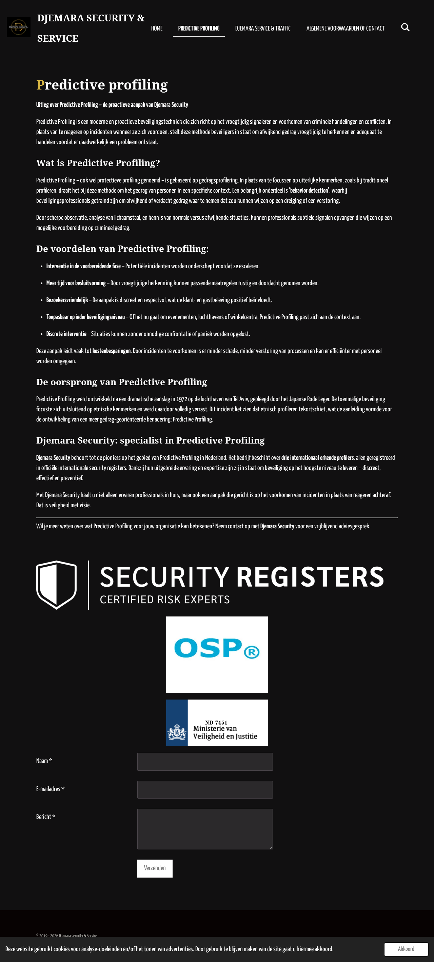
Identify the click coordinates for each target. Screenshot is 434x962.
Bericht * (45, 817)
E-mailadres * (50, 789)
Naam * (44, 761)
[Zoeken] (405, 27)
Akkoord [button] (406, 949)
